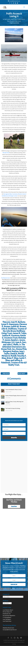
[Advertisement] (14, 477)
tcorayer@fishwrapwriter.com (10, 629)
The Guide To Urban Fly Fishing (12, 408)
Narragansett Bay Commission (11, 194)
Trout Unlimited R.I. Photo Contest (13, 389)
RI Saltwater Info (7, 613)
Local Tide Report (7, 619)
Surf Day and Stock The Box (14, 500)
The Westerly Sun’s (5, 278)
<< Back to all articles (14, 23)
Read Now (14, 506)
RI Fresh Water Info (7, 611)
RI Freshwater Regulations (9, 615)
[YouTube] (17, 3)
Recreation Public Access (15, 21)
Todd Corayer (7, 19)
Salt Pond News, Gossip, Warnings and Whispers (14, 402)
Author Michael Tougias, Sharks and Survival (15, 395)
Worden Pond (6, 152)
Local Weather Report (8, 610)
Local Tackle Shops (7, 621)
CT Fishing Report (7, 617)
